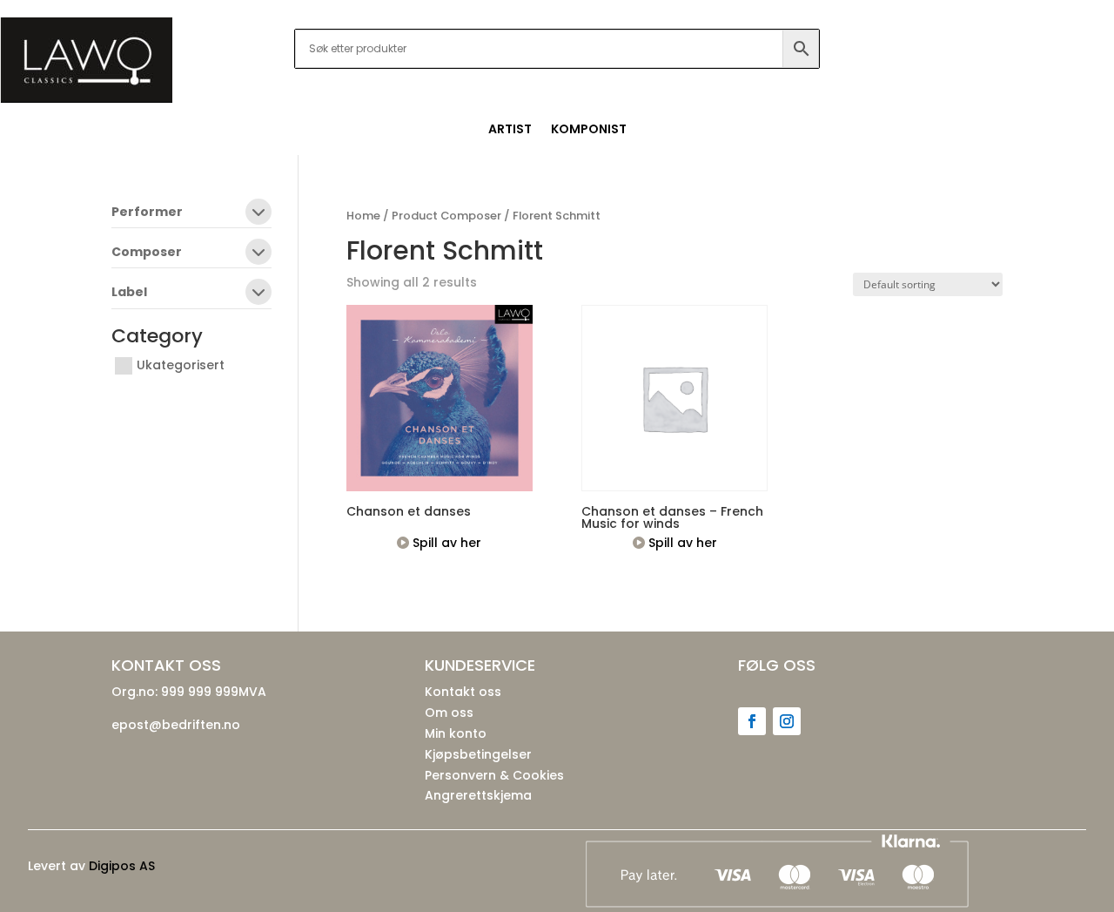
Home (363, 215)
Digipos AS (122, 866)
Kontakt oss (463, 691)
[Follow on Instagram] (787, 721)
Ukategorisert (181, 365)
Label (129, 293)
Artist (510, 130)
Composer (146, 253)
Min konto (456, 733)
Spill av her (445, 542)
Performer (147, 213)
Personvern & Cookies (494, 775)
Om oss (449, 712)
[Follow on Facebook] (752, 721)
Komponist (589, 130)
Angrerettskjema (478, 795)
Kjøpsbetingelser (478, 754)
